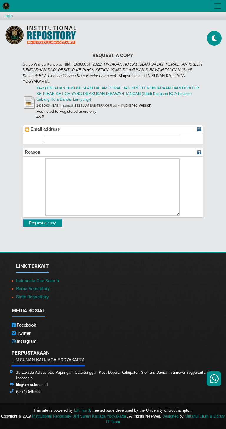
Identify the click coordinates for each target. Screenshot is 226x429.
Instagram (26, 341)
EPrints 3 (82, 410)
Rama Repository (33, 288)
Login (8, 16)
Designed (170, 416)
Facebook (26, 325)
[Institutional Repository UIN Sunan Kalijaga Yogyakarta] (40, 35)
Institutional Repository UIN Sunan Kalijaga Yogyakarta (79, 416)
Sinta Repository (32, 297)
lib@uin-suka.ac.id (32, 385)
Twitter (23, 333)
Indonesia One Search (37, 280)
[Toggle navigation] (218, 6)
